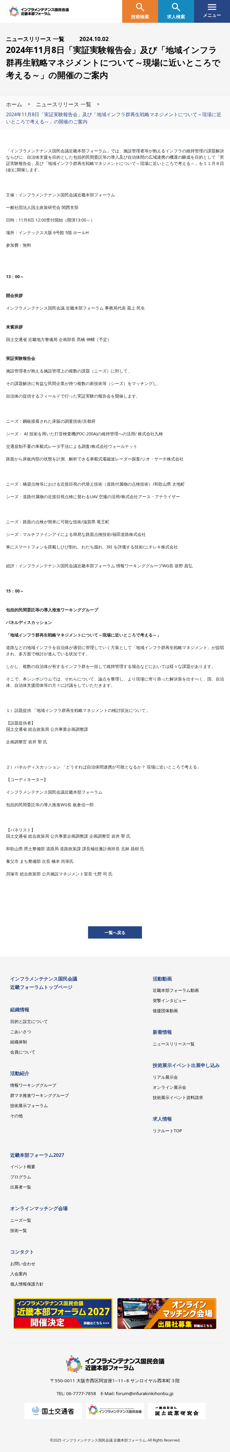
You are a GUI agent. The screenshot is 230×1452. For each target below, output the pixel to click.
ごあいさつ (20, 1031)
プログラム (20, 1177)
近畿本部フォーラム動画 (176, 990)
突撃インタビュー (169, 1000)
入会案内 (18, 1274)
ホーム (14, 104)
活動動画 (162, 978)
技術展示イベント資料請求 (178, 1097)
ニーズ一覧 (20, 1220)
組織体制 (18, 1042)
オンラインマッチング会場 (39, 1208)
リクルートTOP (167, 1130)
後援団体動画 (165, 1010)
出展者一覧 (20, 1187)
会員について (22, 1052)
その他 (16, 1115)
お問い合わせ (22, 1263)
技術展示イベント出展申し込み (186, 1065)
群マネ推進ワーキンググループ (39, 1095)
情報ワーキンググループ (33, 1085)
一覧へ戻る (115, 932)
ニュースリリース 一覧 (63, 104)
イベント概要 (22, 1166)
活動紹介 (19, 1073)
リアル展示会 (165, 1077)
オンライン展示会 (169, 1087)
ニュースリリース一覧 (174, 1044)
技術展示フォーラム (29, 1105)
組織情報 (19, 1009)
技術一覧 (18, 1230)
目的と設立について (29, 1021)
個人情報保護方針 (27, 1284)
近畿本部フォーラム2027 (37, 1155)
